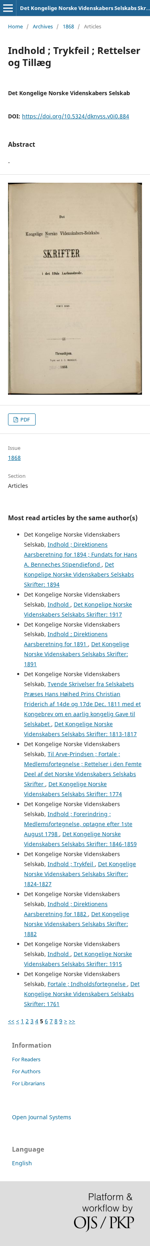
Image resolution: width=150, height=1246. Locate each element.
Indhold (59, 604)
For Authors (26, 1071)
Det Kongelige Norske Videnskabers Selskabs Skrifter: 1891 (76, 654)
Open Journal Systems (41, 1117)
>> (72, 1021)
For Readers (26, 1059)
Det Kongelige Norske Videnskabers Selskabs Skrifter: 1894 (79, 574)
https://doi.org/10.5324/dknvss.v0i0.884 (75, 116)
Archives (43, 26)
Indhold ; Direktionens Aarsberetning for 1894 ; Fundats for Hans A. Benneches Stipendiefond (80, 554)
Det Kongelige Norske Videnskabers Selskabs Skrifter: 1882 (76, 924)
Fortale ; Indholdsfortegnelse (87, 984)
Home (15, 26)
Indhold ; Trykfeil (71, 864)
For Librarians (28, 1083)
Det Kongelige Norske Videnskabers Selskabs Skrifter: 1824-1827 (80, 874)
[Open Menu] (8, 8)
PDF (24, 419)
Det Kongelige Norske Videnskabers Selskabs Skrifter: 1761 (82, 994)
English (22, 1163)
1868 (68, 26)
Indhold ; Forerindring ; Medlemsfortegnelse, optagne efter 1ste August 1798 (78, 824)
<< (11, 1021)
